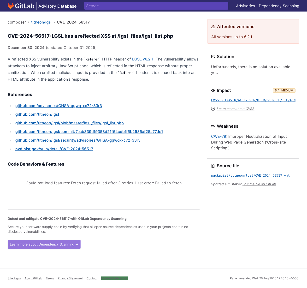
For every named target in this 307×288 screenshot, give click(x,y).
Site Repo (14, 278)
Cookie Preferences (114, 278)
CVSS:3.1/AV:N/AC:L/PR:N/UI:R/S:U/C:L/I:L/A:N (253, 100)
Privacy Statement (70, 278)
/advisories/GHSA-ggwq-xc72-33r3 (58, 105)
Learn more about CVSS (235, 109)
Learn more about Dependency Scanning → (44, 244)
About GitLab (33, 278)
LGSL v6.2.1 (143, 59)
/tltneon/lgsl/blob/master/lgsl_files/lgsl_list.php (69, 122)
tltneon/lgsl (41, 22)
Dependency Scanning (279, 5)
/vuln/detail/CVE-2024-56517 (54, 148)
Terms (50, 278)
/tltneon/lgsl (37, 114)
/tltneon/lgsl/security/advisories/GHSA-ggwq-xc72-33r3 (78, 140)
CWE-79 (218, 136)
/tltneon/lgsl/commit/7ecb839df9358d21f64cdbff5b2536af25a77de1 (89, 131)
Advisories (245, 5)
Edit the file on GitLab (259, 184)
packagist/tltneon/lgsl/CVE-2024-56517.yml (250, 175)
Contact (92, 278)
